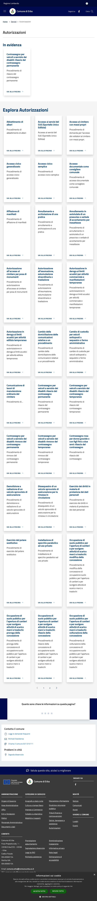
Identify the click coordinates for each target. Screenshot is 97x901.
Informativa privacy (57, 848)
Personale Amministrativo (11, 822)
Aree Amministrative (9, 805)
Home (5, 21)
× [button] (94, 875)
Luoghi (75, 821)
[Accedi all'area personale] (87, 3)
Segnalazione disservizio (35, 848)
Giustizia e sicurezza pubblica (57, 807)
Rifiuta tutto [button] (58, 891)
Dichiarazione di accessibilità (55, 858)
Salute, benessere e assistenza (57, 822)
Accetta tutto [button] (39, 891)
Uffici (3, 809)
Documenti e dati (8, 826)
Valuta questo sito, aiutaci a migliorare (50, 770)
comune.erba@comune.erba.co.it (20, 868)
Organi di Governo (8, 801)
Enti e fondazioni (8, 813)
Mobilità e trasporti (33, 818)
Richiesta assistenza (33, 856)
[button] (48, 896)
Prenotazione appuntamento (31, 842)
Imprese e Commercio (33, 809)
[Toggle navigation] (4, 11)
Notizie (75, 801)
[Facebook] (78, 11)
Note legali (53, 852)
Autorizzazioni (54, 828)
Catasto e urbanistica (33, 813)
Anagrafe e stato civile (34, 801)
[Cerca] (92, 11)
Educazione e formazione (59, 801)
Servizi (13, 21)
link (71, 886)
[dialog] (48, 886)
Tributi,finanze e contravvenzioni (55, 814)
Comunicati (77, 805)
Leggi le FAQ (30, 852)
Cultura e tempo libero (34, 805)
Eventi (75, 825)
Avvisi (75, 809)
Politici (4, 818)
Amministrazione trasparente (56, 842)
